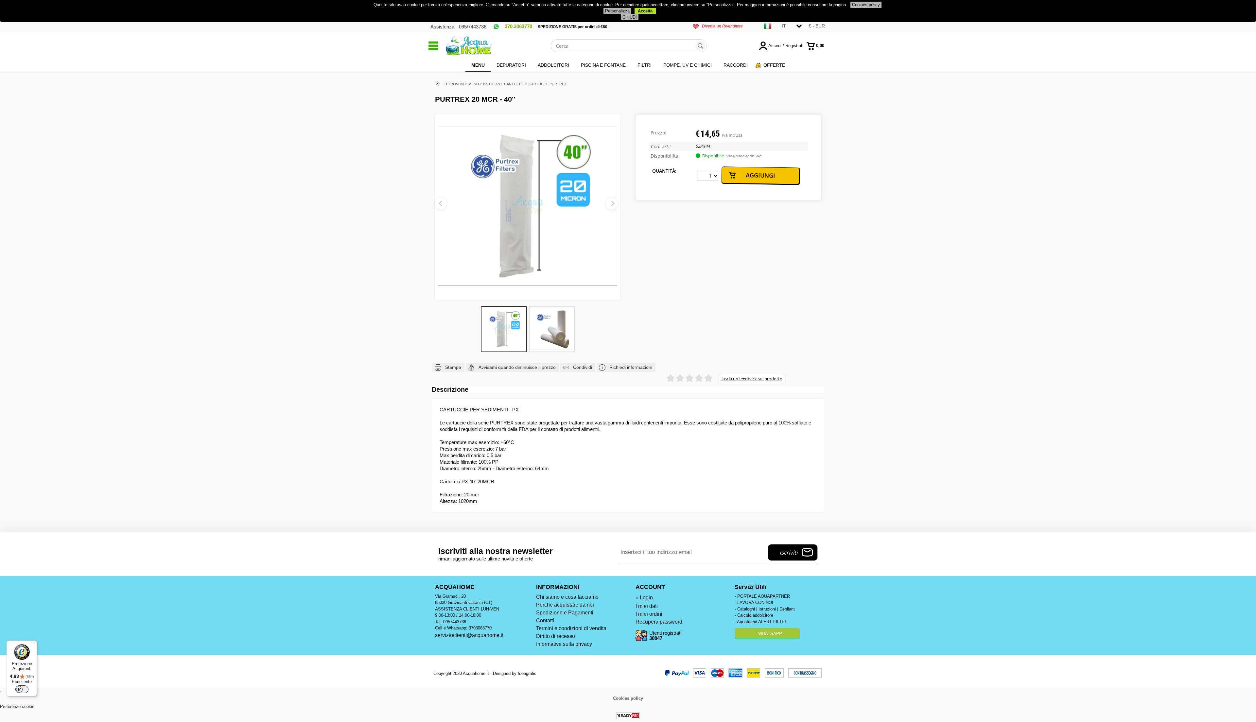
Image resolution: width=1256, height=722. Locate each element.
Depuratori (511, 65)
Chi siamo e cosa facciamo (567, 597)
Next (611, 203)
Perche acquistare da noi (565, 605)
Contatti (545, 620)
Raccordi (736, 65)
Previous (440, 203)
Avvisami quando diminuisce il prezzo (517, 367)
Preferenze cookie (17, 706)
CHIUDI (629, 17)
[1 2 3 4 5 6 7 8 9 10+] (708, 176)
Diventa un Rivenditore (722, 26)
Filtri (644, 65)
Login (646, 597)
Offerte (774, 65)
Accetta (645, 11)
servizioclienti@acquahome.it (469, 635)
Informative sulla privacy (564, 644)
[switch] (21, 689)
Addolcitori (553, 65)
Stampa (453, 367)
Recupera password (659, 622)
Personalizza (617, 11)
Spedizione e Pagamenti (564, 612)
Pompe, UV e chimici (687, 65)
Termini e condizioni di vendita (571, 628)
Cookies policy (866, 4)
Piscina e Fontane (603, 65)
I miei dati (647, 606)
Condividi (582, 367)
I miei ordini (649, 614)
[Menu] (33, 644)
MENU (478, 65)
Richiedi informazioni (630, 367)
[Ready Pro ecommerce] (628, 715)
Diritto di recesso (555, 636)
